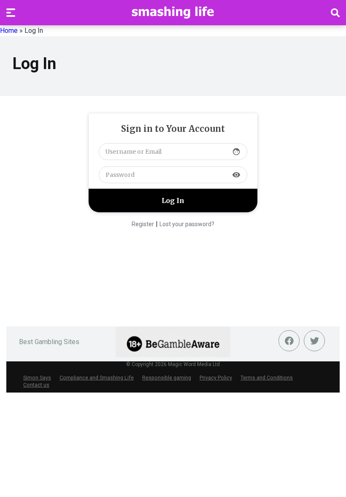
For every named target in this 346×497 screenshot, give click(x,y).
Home (9, 31)
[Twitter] (314, 340)
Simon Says (37, 377)
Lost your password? (186, 224)
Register (143, 224)
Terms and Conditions (267, 377)
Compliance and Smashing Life (96, 377)
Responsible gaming (166, 377)
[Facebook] (289, 340)
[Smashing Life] (173, 12)
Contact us (36, 385)
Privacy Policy (216, 377)
